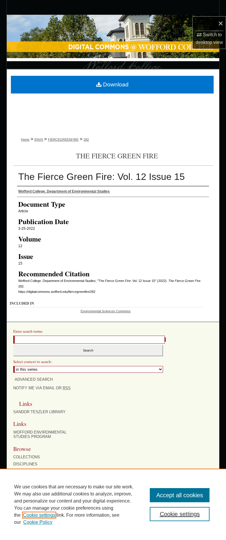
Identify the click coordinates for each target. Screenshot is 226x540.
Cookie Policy (37, 522)
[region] (113, 504)
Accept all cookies (179, 495)
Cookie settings (39, 515)
